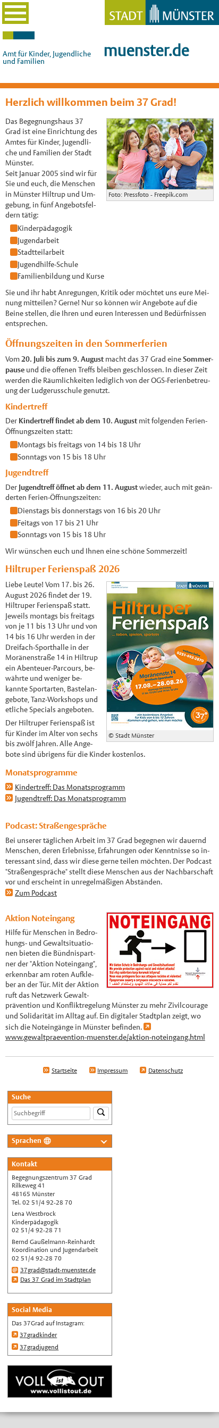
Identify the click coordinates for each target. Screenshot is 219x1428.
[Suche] (101, 1113)
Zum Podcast (36, 893)
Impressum (112, 1070)
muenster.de (146, 50)
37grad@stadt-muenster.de (58, 1270)
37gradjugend (39, 1347)
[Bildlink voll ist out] (60, 1392)
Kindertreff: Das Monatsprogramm (70, 787)
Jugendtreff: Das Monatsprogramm (70, 798)
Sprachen (26, 1141)
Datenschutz (165, 1070)
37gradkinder (38, 1335)
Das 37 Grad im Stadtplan (55, 1279)
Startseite (64, 1070)
